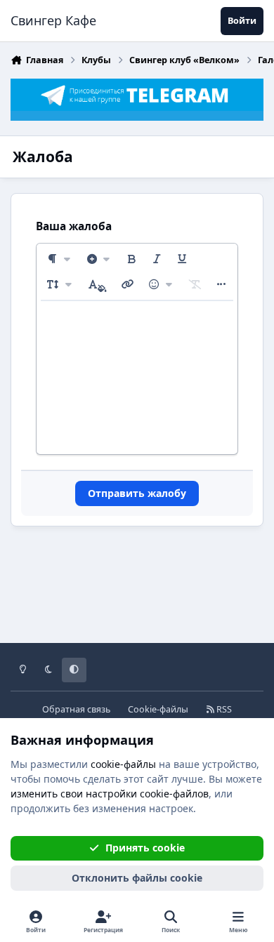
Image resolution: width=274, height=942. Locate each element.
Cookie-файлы (158, 709)
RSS (223, 709)
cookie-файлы (123, 764)
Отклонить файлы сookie (137, 877)
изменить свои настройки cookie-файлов (110, 793)
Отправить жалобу (137, 493)
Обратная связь (76, 709)
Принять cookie (145, 847)
